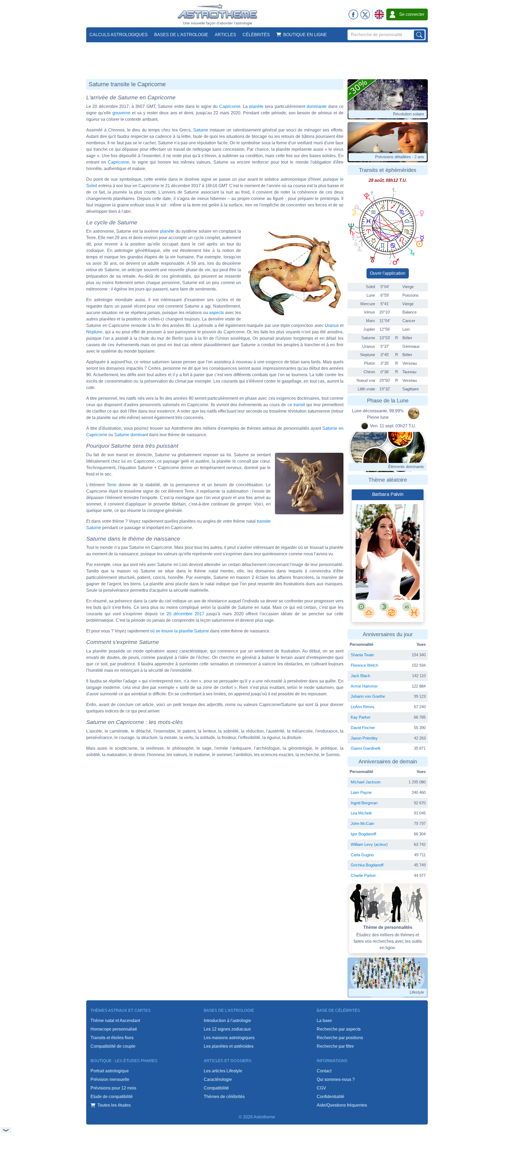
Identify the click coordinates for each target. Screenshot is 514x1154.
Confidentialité (330, 1096)
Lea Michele (361, 813)
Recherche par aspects (339, 1029)
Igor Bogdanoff (363, 834)
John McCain (362, 823)
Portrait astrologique (109, 1071)
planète (256, 106)
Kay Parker (361, 717)
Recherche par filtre (335, 1046)
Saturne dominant (131, 434)
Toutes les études (114, 1105)
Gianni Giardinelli (365, 748)
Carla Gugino (362, 855)
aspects (216, 312)
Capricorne (229, 106)
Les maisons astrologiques (229, 1037)
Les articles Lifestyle (223, 1071)
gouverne (121, 113)
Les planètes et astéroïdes (229, 1046)
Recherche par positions (340, 1037)
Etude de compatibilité (111, 1096)
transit (299, 404)
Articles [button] (225, 34)
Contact (324, 1071)
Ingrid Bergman (364, 803)
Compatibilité (216, 1088)
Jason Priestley (364, 738)
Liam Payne (361, 792)
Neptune (94, 332)
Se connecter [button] (411, 14)
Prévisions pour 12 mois (113, 1088)
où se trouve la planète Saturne (179, 631)
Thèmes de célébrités (224, 1096)
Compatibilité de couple (112, 1046)
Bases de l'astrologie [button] (181, 34)
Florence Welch (364, 665)
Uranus (332, 325)
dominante (317, 106)
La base (324, 1020)
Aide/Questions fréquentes (342, 1105)
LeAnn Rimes (363, 706)
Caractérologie (218, 1079)
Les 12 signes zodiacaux (227, 1029)
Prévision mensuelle (109, 1079)
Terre (111, 484)
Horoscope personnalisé (113, 1029)
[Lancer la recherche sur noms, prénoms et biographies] (419, 34)
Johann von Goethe (368, 696)
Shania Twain (362, 655)
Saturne (200, 130)
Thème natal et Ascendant (115, 1020)
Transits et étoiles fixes (112, 1037)
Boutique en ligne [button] (305, 34)
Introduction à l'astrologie (227, 1020)
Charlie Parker (363, 875)
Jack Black (360, 675)
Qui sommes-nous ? (336, 1079)
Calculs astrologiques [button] (118, 34)
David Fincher (363, 727)
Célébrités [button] (256, 34)
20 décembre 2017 (185, 614)
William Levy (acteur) (369, 844)
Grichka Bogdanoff (367, 865)
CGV (321, 1088)
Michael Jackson (365, 782)
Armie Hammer (364, 686)
